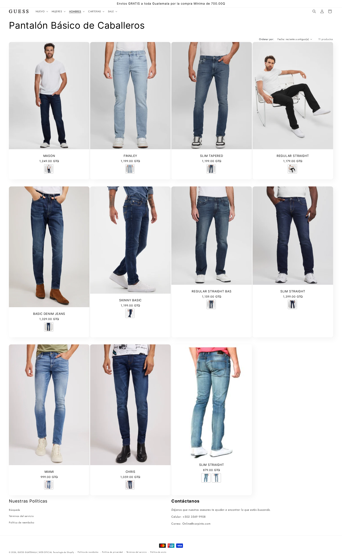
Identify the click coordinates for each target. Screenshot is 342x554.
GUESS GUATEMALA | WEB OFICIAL (35, 552)
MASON (49, 156)
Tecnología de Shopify (63, 552)
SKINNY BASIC (130, 300)
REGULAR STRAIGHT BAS (212, 291)
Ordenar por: (266, 39)
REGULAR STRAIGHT (293, 156)
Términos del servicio (21, 516)
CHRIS (130, 472)
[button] (41, 11)
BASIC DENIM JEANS (49, 314)
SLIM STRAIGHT (292, 291)
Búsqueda (14, 510)
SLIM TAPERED (211, 156)
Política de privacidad (112, 552)
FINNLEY (130, 156)
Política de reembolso (21, 522)
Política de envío (158, 552)
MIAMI (49, 472)
